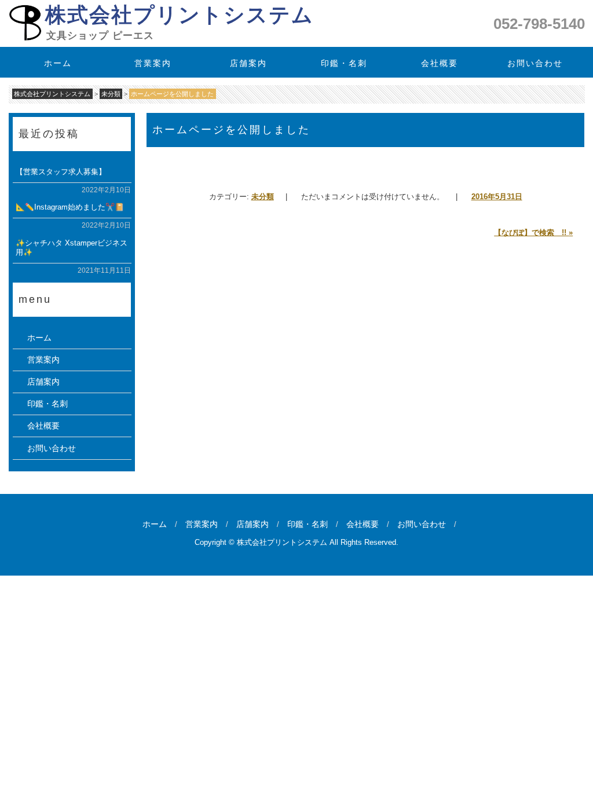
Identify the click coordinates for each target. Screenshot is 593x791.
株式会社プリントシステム (179, 15)
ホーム (58, 63)
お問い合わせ (535, 63)
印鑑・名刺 (344, 63)
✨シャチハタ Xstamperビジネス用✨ (71, 248)
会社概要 (439, 63)
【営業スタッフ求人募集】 (60, 171)
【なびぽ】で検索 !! (533, 232)
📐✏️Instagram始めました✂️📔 (69, 207)
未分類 (262, 196)
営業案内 (153, 63)
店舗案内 (249, 63)
